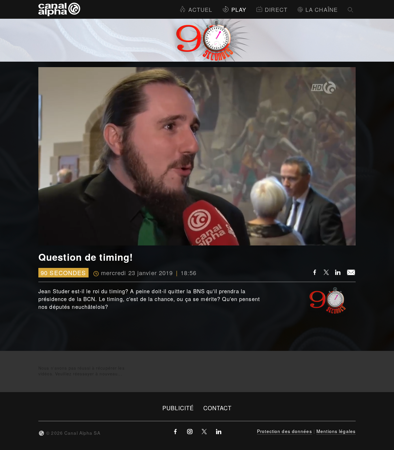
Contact (217, 408)
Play (238, 9)
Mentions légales (336, 431)
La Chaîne (321, 9)
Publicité (178, 408)
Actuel (200, 9)
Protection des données (284, 431)
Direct (276, 9)
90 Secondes (63, 273)
